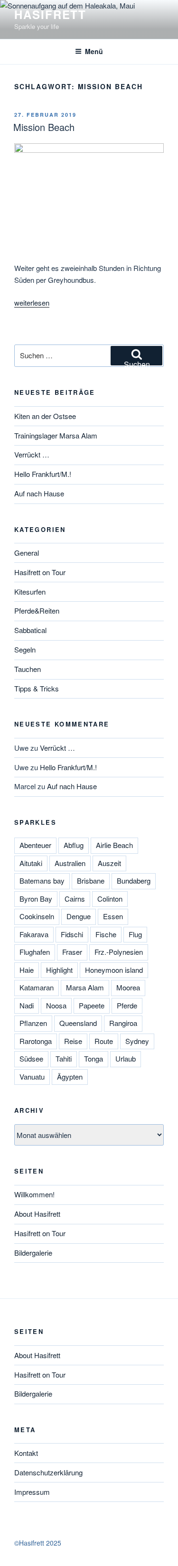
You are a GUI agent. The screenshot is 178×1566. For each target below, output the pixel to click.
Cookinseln (36, 916)
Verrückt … (31, 454)
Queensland (78, 1023)
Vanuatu (32, 1076)
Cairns (75, 899)
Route (103, 1041)
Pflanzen (33, 1023)
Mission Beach (44, 127)
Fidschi (72, 934)
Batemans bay (42, 881)
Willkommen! (34, 1194)
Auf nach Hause (39, 493)
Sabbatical (30, 630)
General (26, 553)
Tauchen (27, 669)
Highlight (59, 970)
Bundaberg (133, 881)
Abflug (74, 845)
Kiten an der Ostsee (45, 416)
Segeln (25, 649)
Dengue (78, 916)
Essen (113, 916)
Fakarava (33, 934)
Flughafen (34, 952)
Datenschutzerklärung (48, 1472)
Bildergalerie (33, 1253)
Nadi (26, 1005)
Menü (94, 51)
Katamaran (36, 987)
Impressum (32, 1492)
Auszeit (109, 863)
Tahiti (64, 1058)
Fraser (72, 952)
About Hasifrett (37, 1214)
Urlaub (125, 1058)
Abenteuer (35, 845)
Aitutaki (30, 863)
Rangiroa (123, 1023)
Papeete (91, 1005)
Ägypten (70, 1076)
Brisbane (90, 881)
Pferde (127, 1005)
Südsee (31, 1058)
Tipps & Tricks (36, 688)
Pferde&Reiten (36, 610)
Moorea (128, 987)
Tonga (93, 1058)
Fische (105, 934)
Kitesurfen (30, 592)
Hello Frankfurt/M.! (42, 474)
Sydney (137, 1041)
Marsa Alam (85, 987)
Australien (70, 863)
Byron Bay (35, 899)
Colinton (109, 899)
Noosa (56, 1005)
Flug (135, 934)
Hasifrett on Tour (40, 572)
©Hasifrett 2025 (37, 1542)
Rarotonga (35, 1041)
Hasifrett (50, 14)
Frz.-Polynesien (118, 952)
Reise (73, 1041)
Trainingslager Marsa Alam (55, 435)
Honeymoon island (114, 970)
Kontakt (26, 1453)
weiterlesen (31, 303)
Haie (26, 970)
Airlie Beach (114, 845)
